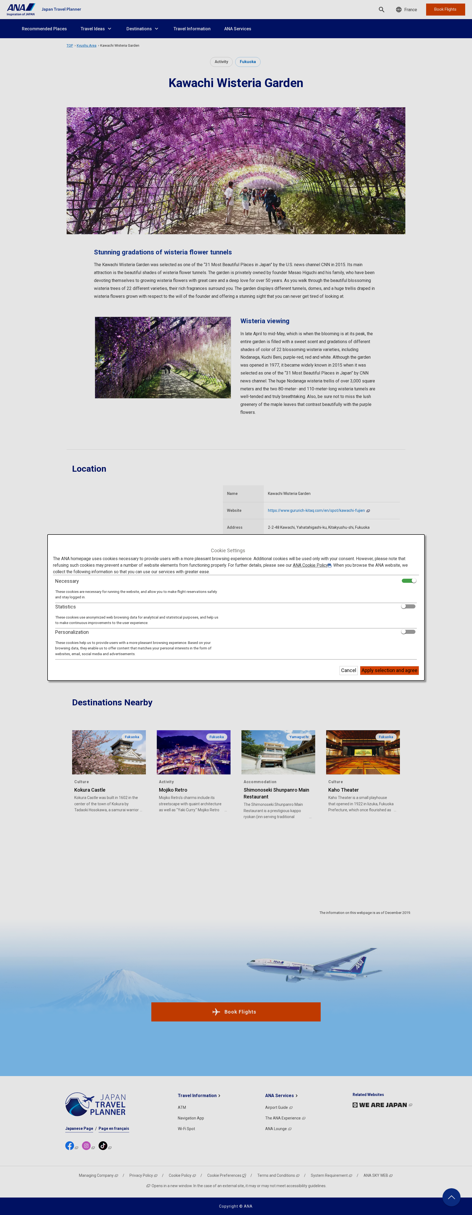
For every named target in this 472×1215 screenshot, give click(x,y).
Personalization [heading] (72, 632)
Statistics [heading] (65, 607)
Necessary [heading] (67, 581)
